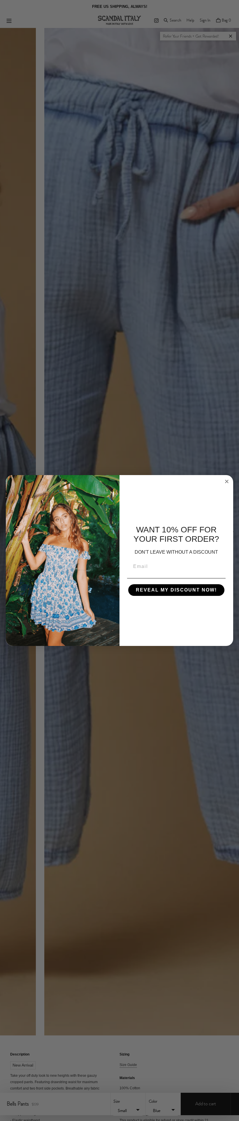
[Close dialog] (226, 481)
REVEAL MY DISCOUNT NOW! (176, 589)
